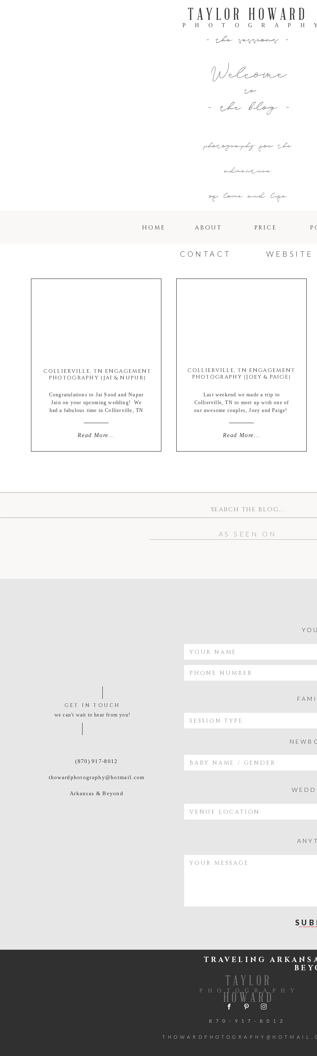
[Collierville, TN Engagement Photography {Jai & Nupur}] (96, 321)
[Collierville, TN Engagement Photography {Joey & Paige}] (241, 322)
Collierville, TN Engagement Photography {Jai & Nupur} (97, 375)
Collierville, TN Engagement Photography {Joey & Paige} (241, 374)
